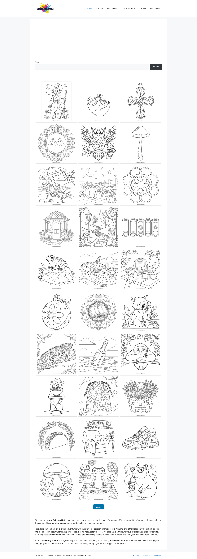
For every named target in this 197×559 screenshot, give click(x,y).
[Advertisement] (98, 41)
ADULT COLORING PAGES (106, 8)
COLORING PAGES (129, 8)
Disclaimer (147, 555)
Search (38, 62)
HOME (89, 8)
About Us (136, 555)
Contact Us (157, 555)
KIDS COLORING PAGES (150, 8)
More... (98, 507)
